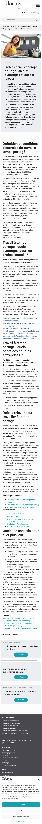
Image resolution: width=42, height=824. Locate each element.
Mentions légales (21, 821)
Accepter (21, 805)
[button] (39, 780)
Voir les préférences (21, 816)
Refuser (21, 811)
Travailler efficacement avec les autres (21, 507)
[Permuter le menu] (38, 5)
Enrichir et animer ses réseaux (18, 527)
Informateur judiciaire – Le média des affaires (20, 628)
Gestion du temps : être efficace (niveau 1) (23, 505)
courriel (25, 334)
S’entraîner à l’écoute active (17, 524)
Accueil (12, 26)
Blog (17, 26)
